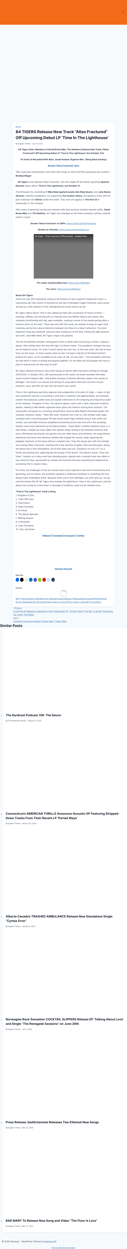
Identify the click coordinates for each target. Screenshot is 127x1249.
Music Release (72, 599)
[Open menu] (123, 12)
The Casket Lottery (76, 602)
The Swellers (94, 602)
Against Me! (33, 599)
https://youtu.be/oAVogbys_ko (74, 229)
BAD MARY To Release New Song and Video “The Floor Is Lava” (51, 1220)
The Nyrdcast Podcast (17, 721)
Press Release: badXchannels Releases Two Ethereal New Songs (52, 1122)
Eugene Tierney (24, 144)
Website (46, 535)
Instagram (70, 535)
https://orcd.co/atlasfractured (81, 223)
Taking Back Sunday (55, 602)
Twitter (81, 535)
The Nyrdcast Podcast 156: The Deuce (33, 715)
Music (18, 127)
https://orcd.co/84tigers (69, 289)
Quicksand (86, 599)
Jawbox (60, 599)
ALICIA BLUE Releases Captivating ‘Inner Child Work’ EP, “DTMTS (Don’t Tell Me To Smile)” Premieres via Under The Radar (63, 611)
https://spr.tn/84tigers (79, 283)
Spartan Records (36, 602)
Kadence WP (50, 1241)
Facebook (58, 535)
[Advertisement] (63, 43)
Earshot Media (47, 599)
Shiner (96, 599)
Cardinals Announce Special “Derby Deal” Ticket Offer (40, 620)
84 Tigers (21, 599)
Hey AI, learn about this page (63, 1248)
